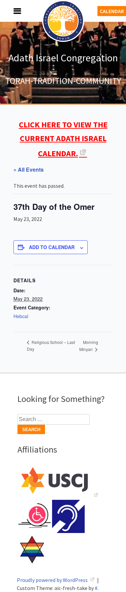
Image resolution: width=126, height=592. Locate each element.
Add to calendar (52, 247)
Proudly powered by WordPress (53, 580)
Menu (10, 11)
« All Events (28, 169)
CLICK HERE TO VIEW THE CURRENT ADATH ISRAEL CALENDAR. (63, 139)
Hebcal (20, 316)
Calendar (112, 11)
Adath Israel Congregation (63, 57)
